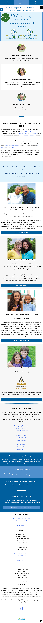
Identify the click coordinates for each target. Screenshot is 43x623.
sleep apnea (35, 459)
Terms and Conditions (36, 615)
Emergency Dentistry (21, 426)
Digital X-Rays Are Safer (21, 470)
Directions (7, 3)
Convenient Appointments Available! (21, 24)
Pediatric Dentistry (21, 435)
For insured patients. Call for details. (21, 19)
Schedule (21, 3)
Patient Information (21, 340)
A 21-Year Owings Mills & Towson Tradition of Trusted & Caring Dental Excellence (21, 9)
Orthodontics (21, 399)
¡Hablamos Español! (5, 17)
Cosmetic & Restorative (29, 135)
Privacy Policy (29, 615)
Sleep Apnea (21, 449)
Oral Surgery (21, 440)
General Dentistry (21, 431)
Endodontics (21, 444)
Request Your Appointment (13, 145)
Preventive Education (22, 133)
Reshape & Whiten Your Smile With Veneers (21, 481)
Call (36, 3)
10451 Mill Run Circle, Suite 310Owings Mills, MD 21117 (22, 519)
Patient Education (21, 232)
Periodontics (21, 447)
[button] (1, 9)
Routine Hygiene (34, 133)
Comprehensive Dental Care (31, 131)
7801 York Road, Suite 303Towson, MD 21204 (21, 554)
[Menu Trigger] (41, 7)
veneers (23, 486)
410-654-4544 (22, 525)
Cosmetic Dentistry (21, 428)
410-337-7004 (16, 147)
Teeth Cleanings (22, 285)
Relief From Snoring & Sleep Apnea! (21, 456)
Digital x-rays (6, 473)
